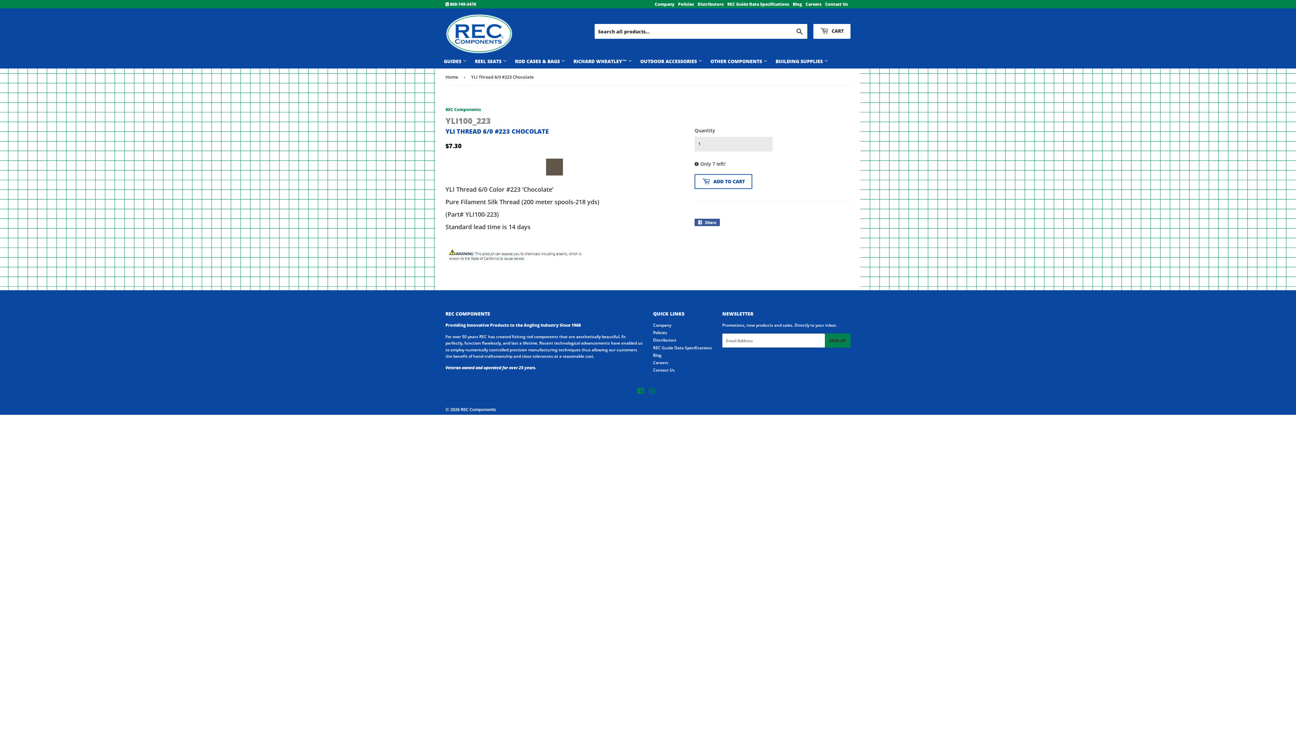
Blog (797, 4)
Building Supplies (800, 61)
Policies (686, 4)
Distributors (711, 4)
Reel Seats (489, 61)
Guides (453, 61)
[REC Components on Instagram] (652, 392)
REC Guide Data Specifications (758, 4)
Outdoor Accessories (669, 61)
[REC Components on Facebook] (640, 392)
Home (452, 77)
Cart (837, 31)
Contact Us (836, 4)
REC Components (478, 409)
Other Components (736, 61)
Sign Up (837, 341)
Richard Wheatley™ (600, 61)
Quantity (705, 130)
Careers (813, 4)
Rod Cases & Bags (538, 61)
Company (664, 4)
